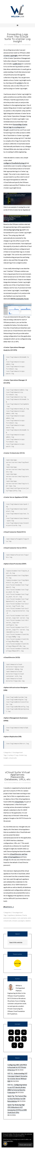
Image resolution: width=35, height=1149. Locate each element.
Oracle (24, 915)
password (7, 918)
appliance (11, 915)
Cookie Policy (9, 1141)
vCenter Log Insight (11, 55)
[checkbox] (5, 1144)
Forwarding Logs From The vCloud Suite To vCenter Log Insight (17, 38)
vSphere (28, 921)
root (18, 918)
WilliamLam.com (17, 11)
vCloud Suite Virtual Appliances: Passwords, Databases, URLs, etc (17, 776)
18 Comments (26, 44)
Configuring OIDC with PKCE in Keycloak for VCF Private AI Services (17, 1067)
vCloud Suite (19, 802)
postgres (14, 918)
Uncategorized (18, 752)
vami (29, 918)
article (19, 83)
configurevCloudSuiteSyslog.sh (15, 163)
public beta (17, 64)
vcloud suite (13, 758)
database (18, 915)
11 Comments (26, 782)
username (24, 918)
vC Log (15, 755)
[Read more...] (9, 907)
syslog (10, 755)
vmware (14, 921)
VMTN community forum (19, 299)
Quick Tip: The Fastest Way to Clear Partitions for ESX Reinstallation (16, 1098)
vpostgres (21, 921)
